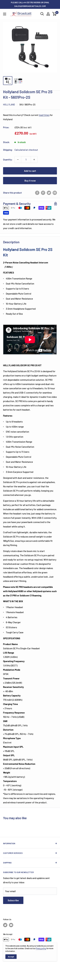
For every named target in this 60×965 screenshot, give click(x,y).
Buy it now (30, 180)
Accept (11, 956)
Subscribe (13, 900)
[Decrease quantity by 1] (18, 159)
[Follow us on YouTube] (11, 925)
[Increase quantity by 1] (34, 159)
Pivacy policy (41, 948)
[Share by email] (55, 192)
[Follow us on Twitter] (5, 925)
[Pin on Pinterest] (43, 192)
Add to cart (30, 170)
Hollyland (9, 104)
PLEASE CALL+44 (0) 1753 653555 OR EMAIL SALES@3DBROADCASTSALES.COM (30, 4)
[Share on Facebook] (37, 192)
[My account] (48, 14)
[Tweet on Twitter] (49, 192)
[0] (54, 14)
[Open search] (42, 14)
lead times (44, 115)
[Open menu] (4, 14)
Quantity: (7, 159)
